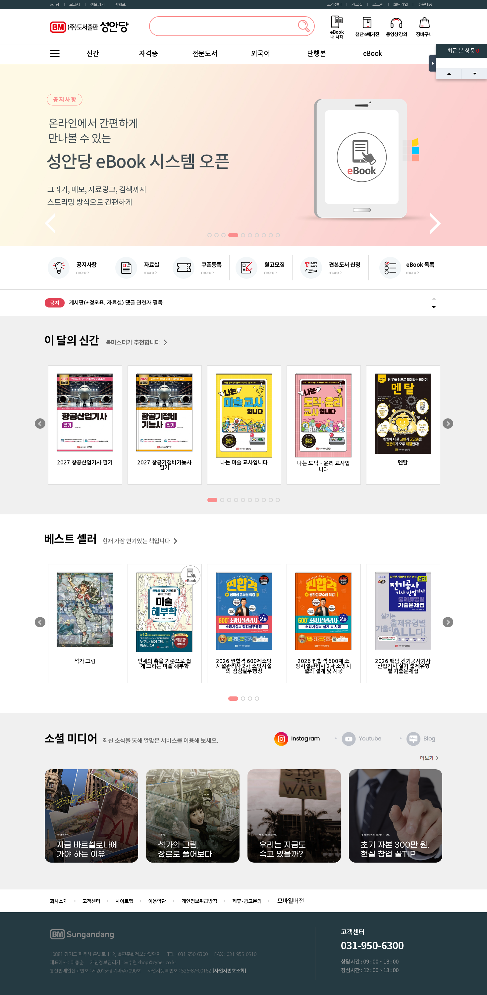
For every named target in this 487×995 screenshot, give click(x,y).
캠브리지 (97, 5)
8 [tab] (263, 235)
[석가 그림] (85, 610)
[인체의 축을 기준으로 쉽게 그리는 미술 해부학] (164, 612)
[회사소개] (59, 900)
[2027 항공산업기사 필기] (85, 412)
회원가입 (400, 5)
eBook (372, 53)
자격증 (148, 53)
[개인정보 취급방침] (199, 900)
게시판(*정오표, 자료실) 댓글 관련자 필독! (117, 302)
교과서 (74, 5)
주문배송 (425, 5)
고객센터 (334, 5)
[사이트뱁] (124, 900)
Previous (51, 223)
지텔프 (120, 5)
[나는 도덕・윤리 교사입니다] (323, 415)
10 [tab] (278, 235)
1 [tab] (209, 235)
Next (436, 223)
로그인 (377, 5)
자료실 (357, 5)
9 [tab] (270, 235)
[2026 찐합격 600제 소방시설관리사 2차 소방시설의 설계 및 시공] (323, 611)
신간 (92, 53)
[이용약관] (157, 900)
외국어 (260, 53)
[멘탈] (403, 414)
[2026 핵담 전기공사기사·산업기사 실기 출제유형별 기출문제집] (403, 611)
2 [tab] (216, 235)
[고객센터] (91, 900)
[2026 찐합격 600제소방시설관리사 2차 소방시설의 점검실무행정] (244, 611)
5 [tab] (243, 235)
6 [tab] (249, 235)
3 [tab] (223, 235)
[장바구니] (424, 26)
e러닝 (54, 5)
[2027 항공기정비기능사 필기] (164, 412)
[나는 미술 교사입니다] (244, 416)
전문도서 (204, 53)
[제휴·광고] (246, 900)
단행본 (316, 53)
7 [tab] (256, 235)
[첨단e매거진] (367, 26)
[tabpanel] (243, 155)
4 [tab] (233, 235)
